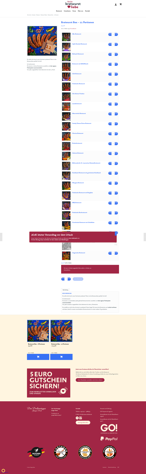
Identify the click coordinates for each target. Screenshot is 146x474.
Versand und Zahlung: (105, 408)
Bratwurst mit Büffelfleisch (80, 64)
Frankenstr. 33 (55, 413)
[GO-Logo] (109, 428)
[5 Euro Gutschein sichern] (48, 382)
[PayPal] (109, 438)
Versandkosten (73, 28)
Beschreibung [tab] (65, 290)
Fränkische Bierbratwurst (79, 212)
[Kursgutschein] (1, 237)
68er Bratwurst (76, 34)
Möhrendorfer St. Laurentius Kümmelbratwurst (86, 163)
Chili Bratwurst (76, 74)
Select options (38, 357)
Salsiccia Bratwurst (77, 153)
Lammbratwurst (77, 104)
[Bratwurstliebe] (73, 4)
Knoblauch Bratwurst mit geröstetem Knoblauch (86, 173)
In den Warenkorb (78, 279)
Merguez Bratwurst (78, 183)
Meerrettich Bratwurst (79, 113)
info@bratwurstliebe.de (86, 414)
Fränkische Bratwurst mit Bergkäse (82, 193)
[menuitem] (59, 11)
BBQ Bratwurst (76, 203)
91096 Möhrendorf (56, 415)
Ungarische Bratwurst (78, 253)
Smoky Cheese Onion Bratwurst (81, 123)
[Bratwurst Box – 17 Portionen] (145, 237)
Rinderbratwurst (77, 143)
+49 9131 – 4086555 (85, 411)
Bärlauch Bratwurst (78, 54)
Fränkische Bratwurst (78, 84)
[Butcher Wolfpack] (36, 452)
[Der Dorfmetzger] (36, 409)
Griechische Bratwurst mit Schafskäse (83, 222)
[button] (3, 470)
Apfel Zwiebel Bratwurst (79, 44)
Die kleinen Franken (78, 94)
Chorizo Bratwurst (77, 133)
